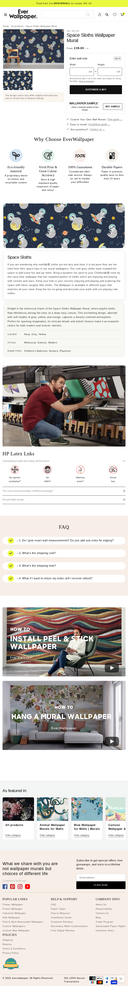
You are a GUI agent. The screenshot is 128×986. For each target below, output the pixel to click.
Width (73, 64)
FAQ (53, 904)
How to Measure (60, 913)
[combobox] (68, 14)
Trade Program (104, 921)
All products (17, 26)
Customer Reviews (62, 921)
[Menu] (5, 14)
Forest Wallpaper (12, 908)
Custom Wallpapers (13, 926)
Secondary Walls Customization (69, 926)
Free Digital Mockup (62, 930)
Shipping (7, 940)
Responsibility (104, 908)
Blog (98, 917)
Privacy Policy (10, 953)
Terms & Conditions (13, 948)
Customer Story (105, 930)
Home (6, 26)
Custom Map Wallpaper (16, 930)
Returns (7, 944)
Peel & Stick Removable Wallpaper (22, 921)
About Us (101, 904)
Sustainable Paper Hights (111, 926)
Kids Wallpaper (11, 917)
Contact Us (102, 913)
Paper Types (58, 908)
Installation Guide (61, 917)
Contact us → (97, 129)
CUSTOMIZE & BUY (95, 89)
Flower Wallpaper (12, 904)
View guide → (115, 119)
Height (101, 64)
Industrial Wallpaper (14, 913)
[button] (64, 642)
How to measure (86, 81)
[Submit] (87, 14)
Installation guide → (99, 124)
